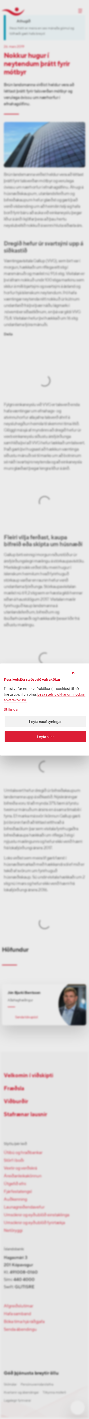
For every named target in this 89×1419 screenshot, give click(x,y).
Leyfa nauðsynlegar (45, 721)
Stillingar (11, 709)
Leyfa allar (45, 737)
